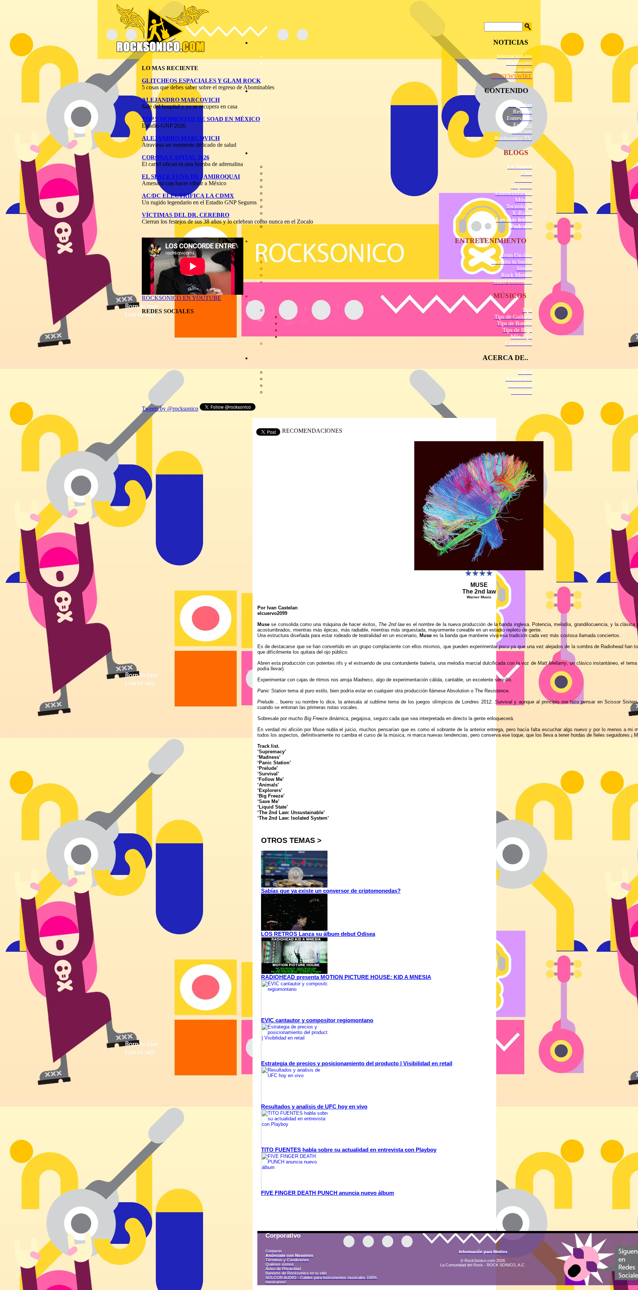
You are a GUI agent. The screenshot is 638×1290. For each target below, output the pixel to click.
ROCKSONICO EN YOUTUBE (181, 298)
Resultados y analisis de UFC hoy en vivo (314, 1106)
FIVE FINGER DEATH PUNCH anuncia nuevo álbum (327, 1193)
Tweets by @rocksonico (170, 408)
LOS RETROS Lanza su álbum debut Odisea (318, 934)
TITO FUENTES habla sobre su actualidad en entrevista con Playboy (348, 1150)
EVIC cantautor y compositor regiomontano (317, 1020)
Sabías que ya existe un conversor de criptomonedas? (331, 891)
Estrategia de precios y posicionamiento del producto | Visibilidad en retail (356, 1063)
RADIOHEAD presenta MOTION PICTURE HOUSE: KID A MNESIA (346, 977)
